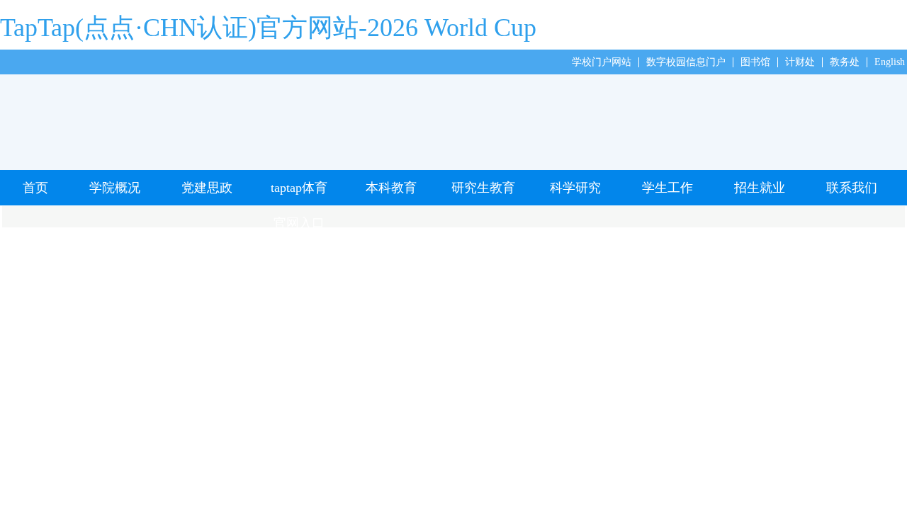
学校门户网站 (601, 62)
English (889, 62)
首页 (35, 188)
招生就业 (759, 188)
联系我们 (851, 188)
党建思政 (206, 188)
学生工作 (667, 188)
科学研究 (575, 188)
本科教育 (391, 188)
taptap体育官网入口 (299, 193)
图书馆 (755, 62)
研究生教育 (483, 188)
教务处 (845, 62)
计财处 (800, 62)
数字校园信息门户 (686, 62)
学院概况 (114, 188)
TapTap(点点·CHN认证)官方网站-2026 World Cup (268, 27)
